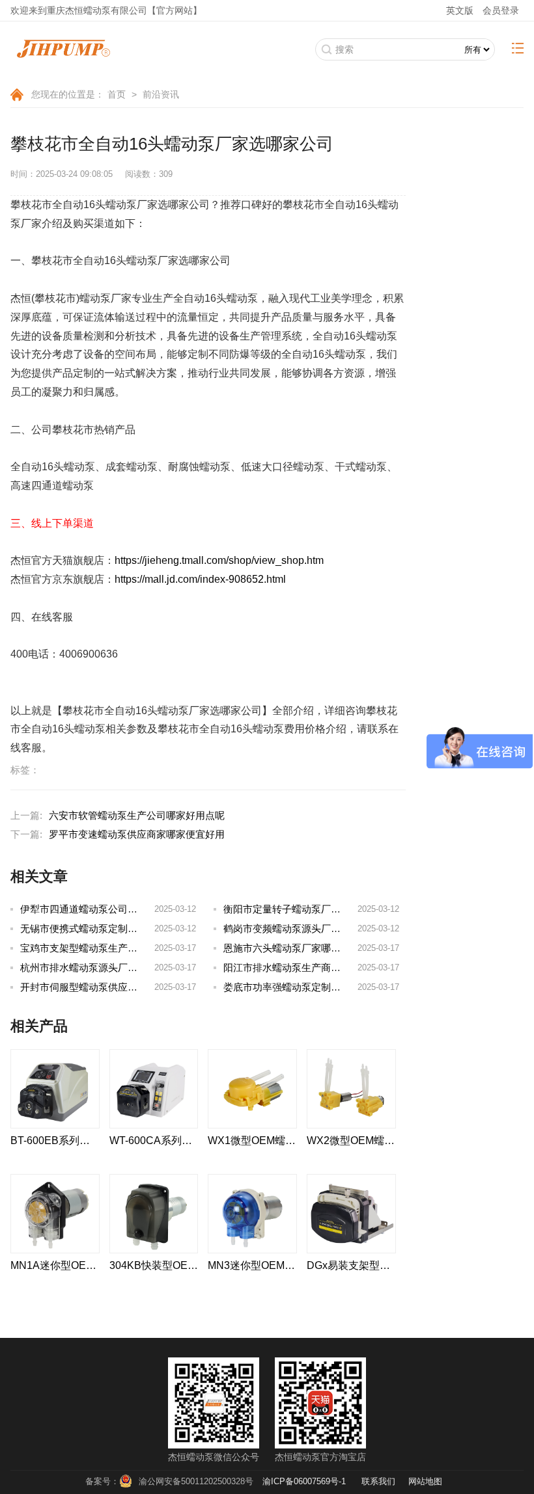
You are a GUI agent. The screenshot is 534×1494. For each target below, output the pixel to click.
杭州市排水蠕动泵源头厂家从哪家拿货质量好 (118, 967)
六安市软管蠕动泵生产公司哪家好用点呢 (137, 815)
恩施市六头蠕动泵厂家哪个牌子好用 (301, 948)
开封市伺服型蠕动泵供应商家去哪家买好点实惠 (122, 987)
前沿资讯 (161, 94)
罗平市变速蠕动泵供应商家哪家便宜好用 (137, 834)
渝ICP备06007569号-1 (304, 1481)
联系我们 (378, 1481)
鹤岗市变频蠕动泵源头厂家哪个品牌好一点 (316, 928)
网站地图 (425, 1481)
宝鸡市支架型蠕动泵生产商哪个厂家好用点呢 (118, 948)
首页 (116, 94)
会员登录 (501, 10)
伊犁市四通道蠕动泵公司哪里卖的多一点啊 (113, 908)
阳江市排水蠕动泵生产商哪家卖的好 (301, 967)
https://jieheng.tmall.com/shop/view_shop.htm (219, 560)
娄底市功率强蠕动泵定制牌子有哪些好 (306, 987)
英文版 (459, 10)
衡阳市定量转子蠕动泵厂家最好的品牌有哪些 (321, 908)
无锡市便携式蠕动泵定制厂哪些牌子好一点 (113, 928)
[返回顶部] (494, 1406)
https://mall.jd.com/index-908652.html (200, 579)
